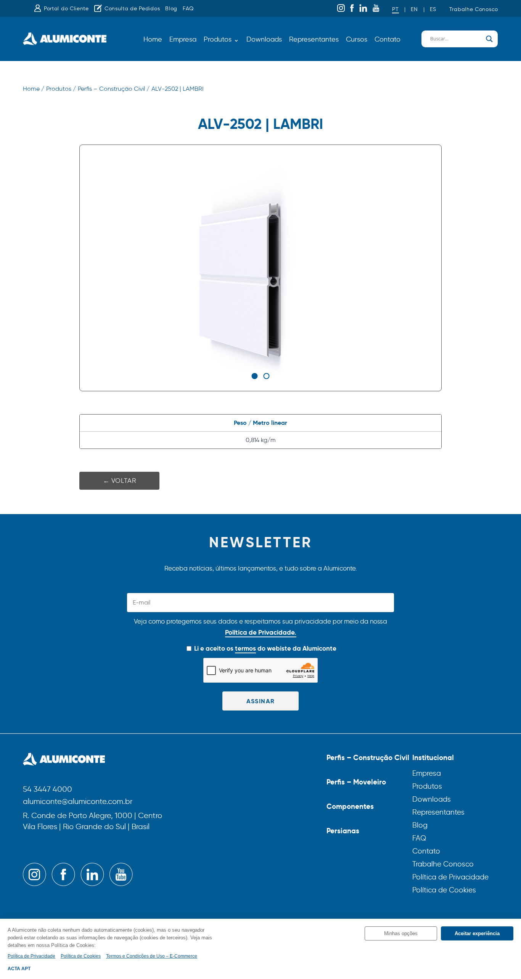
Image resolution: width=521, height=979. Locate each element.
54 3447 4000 (47, 790)
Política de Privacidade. (260, 632)
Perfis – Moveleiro (356, 781)
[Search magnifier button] (489, 39)
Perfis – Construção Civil (367, 757)
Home (152, 39)
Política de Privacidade (450, 877)
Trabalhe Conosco (473, 9)
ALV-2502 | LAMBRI (177, 88)
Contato (387, 39)
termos (245, 648)
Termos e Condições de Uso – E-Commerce (151, 956)
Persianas (342, 830)
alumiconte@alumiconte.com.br (77, 802)
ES (433, 9)
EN (414, 9)
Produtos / (61, 88)
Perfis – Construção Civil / (114, 88)
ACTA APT (19, 968)
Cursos (356, 39)
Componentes (350, 806)
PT (395, 9)
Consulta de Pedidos (132, 8)
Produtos (427, 786)
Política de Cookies (444, 890)
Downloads (264, 39)
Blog (171, 8)
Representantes (314, 39)
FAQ (188, 8)
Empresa (182, 39)
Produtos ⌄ (221, 39)
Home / (33, 88)
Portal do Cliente (66, 8)
